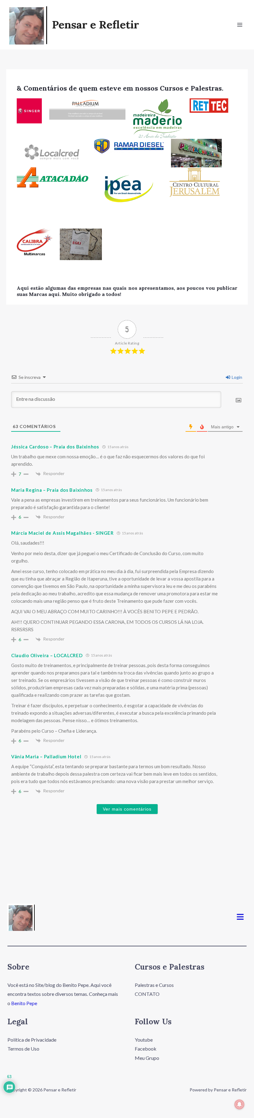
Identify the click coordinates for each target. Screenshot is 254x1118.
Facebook (145, 1049)
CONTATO (147, 994)
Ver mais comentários (127, 809)
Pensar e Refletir (95, 25)
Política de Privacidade (31, 1040)
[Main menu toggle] (240, 25)
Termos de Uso (23, 1049)
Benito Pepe (24, 1003)
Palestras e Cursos (154, 985)
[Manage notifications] (239, 1104)
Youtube (144, 1040)
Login (236, 377)
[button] (240, 917)
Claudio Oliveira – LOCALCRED (47, 655)
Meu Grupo (147, 1058)
